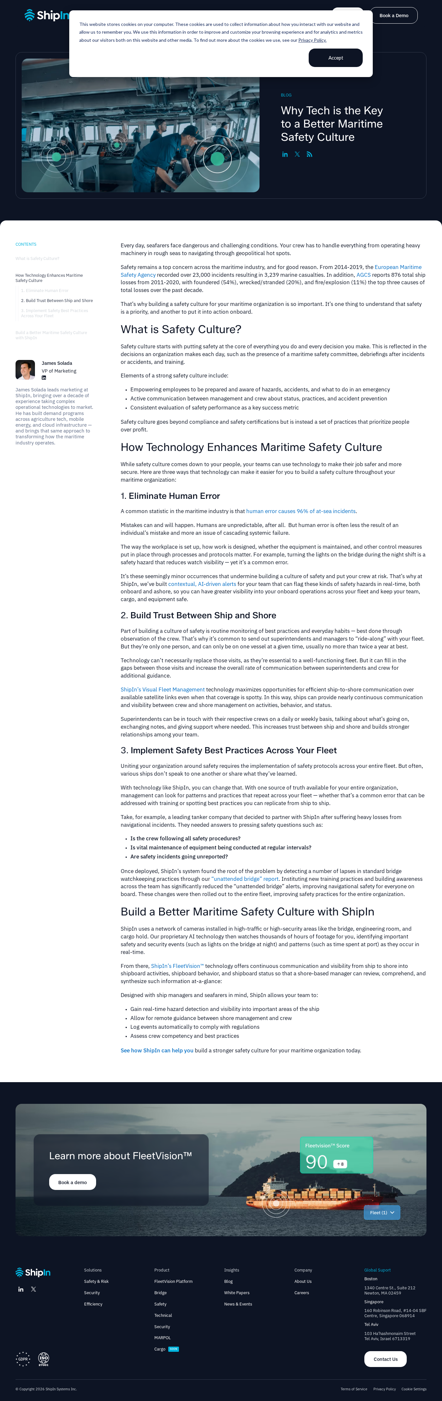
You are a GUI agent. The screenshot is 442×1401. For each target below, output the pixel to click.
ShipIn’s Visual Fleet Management (163, 689)
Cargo (159, 1349)
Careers (301, 1292)
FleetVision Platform (173, 1281)
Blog (228, 1281)
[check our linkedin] (21, 1289)
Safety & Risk (96, 1281)
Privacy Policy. (312, 40)
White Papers (236, 1292)
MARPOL (162, 1337)
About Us (303, 1281)
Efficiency (93, 1304)
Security (92, 1292)
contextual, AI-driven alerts (202, 584)
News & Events (238, 1304)
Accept (335, 58)
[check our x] (33, 1289)
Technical (163, 1315)
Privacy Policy (384, 1389)
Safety (160, 1304)
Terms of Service (354, 1389)
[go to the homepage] (47, 15)
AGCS (364, 274)
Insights (231, 1270)
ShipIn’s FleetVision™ (177, 965)
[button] (96, 1270)
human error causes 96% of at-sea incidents (301, 511)
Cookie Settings (414, 1389)
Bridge (160, 1292)
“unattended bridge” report (245, 878)
